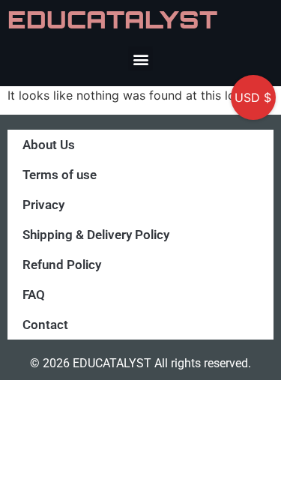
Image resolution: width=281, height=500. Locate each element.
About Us (48, 144)
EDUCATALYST (112, 19)
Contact (45, 324)
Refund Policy (61, 264)
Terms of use (59, 174)
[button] (140, 58)
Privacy (43, 204)
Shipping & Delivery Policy (95, 234)
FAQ (33, 294)
